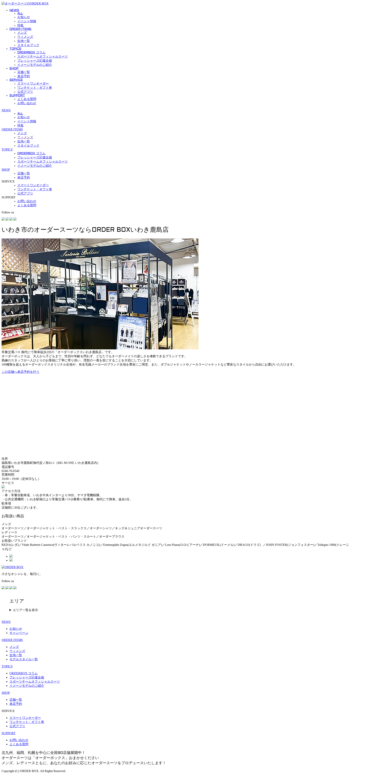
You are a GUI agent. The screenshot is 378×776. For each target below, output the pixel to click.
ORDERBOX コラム (31, 52)
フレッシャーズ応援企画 (34, 60)
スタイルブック (28, 45)
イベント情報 (26, 21)
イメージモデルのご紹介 (34, 64)
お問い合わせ (26, 103)
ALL (20, 13)
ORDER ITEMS (20, 29)
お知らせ (23, 17)
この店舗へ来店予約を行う (20, 371)
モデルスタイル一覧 (23, 659)
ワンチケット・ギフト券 (34, 87)
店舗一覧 (23, 72)
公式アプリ (25, 91)
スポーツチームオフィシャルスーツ (42, 56)
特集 (20, 25)
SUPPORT (17, 95)
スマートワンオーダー (33, 83)
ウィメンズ (25, 36)
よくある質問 (26, 99)
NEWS (14, 10)
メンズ (22, 32)
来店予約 (23, 76)
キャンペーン (18, 633)
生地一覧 (23, 41)
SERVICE (16, 79)
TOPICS (15, 48)
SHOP (14, 68)
